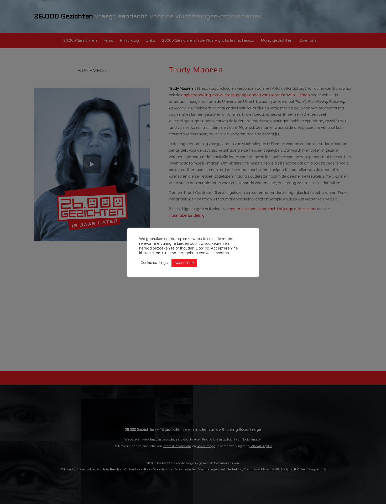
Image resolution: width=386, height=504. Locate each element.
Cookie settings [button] (154, 263)
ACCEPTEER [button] (184, 263)
